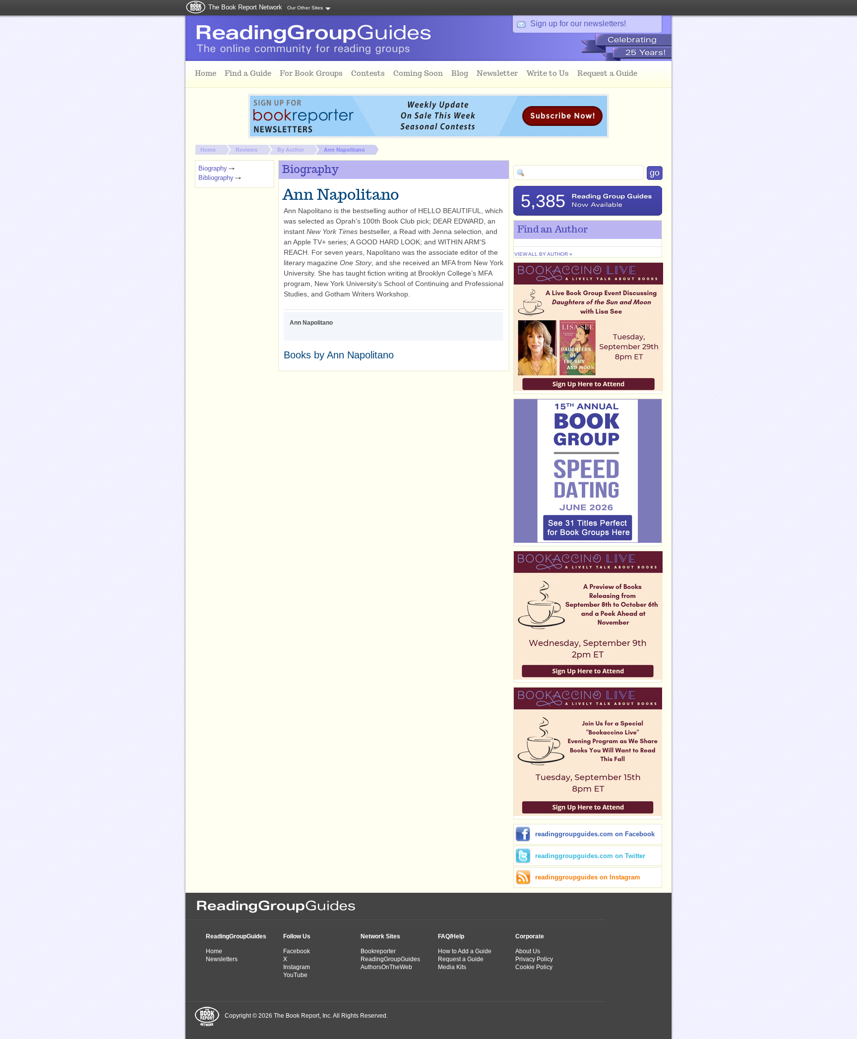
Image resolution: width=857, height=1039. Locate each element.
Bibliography (216, 177)
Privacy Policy (534, 959)
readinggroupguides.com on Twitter (590, 856)
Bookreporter (378, 951)
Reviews (246, 150)
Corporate (529, 936)
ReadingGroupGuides (236, 936)
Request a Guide (461, 959)
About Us (527, 951)
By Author (290, 150)
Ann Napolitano (344, 150)
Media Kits (452, 967)
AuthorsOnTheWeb (386, 967)
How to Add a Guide (464, 951)
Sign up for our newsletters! (578, 23)
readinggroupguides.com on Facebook (595, 834)
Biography (212, 168)
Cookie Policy (533, 967)
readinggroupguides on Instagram (587, 877)
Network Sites (380, 936)
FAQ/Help (451, 936)
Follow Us (296, 936)
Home (208, 150)
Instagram (296, 967)
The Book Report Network (245, 7)
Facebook (296, 951)
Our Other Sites (305, 7)
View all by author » (543, 254)
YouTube (295, 975)
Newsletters (222, 959)
